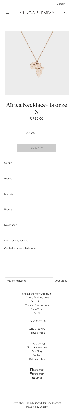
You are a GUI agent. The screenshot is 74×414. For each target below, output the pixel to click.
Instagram (38, 373)
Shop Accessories (37, 347)
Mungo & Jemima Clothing (46, 402)
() (61, 3)
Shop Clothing (37, 343)
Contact (37, 355)
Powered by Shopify (37, 406)
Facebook (38, 369)
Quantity (30, 132)
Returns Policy (37, 359)
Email (38, 377)
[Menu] (7, 12)
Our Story (37, 351)
